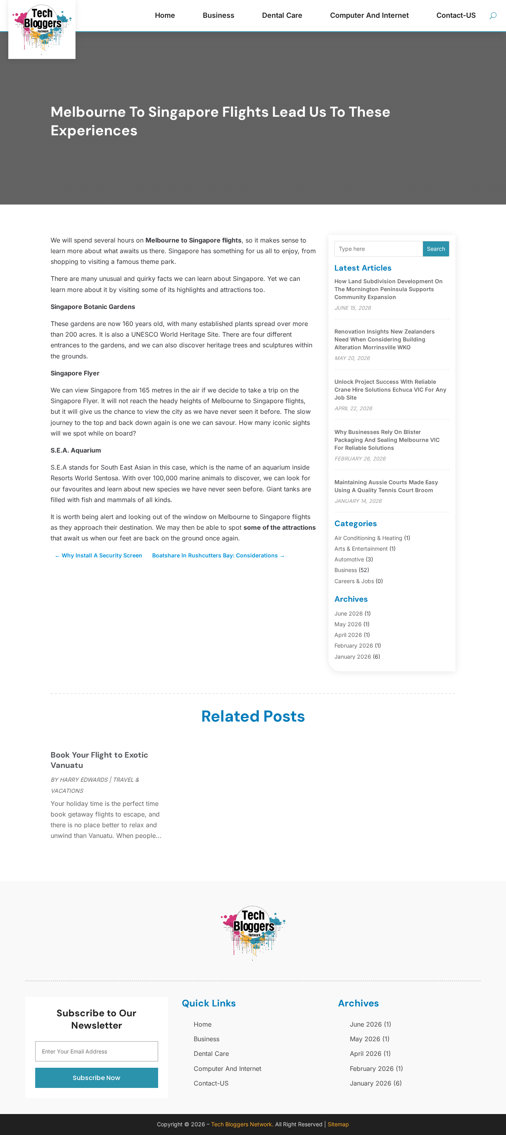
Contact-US (456, 15)
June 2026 (348, 613)
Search (436, 248)
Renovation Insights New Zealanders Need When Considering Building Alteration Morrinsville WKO (384, 339)
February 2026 (353, 645)
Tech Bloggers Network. (242, 1124)
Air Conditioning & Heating (368, 537)
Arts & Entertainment (361, 548)
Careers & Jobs (354, 581)
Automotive (349, 559)
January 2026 (352, 656)
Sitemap (338, 1124)
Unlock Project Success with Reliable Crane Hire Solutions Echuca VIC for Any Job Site (390, 389)
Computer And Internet (369, 15)
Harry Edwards (84, 779)
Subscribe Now (96, 1077)
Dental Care (282, 15)
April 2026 (348, 634)
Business (218, 15)
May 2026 (348, 624)
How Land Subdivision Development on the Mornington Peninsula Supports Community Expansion (388, 289)
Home (165, 15)
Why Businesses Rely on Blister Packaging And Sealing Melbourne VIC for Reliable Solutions (387, 439)
